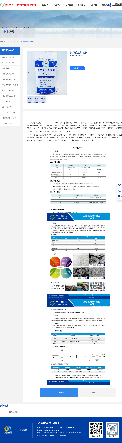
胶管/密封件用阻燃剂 (9, 68)
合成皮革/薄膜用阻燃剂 (10, 79)
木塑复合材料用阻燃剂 (10, 85)
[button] (64, 72)
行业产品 (16, 41)
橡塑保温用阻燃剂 (8, 63)
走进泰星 (93, 5)
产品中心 (57, 5)
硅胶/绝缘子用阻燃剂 (9, 96)
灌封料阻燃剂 (7, 107)
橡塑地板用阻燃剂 (8, 57)
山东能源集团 (13, 412)
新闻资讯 (81, 5)
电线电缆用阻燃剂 (8, 90)
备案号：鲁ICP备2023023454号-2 (47, 435)
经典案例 (69, 5)
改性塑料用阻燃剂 (8, 74)
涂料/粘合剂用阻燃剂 (27, 41)
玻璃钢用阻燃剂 (7, 123)
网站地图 (63, 435)
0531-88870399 (48, 427)
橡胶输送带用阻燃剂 (9, 118)
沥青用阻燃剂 (7, 101)
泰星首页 (45, 5)
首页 (10, 41)
